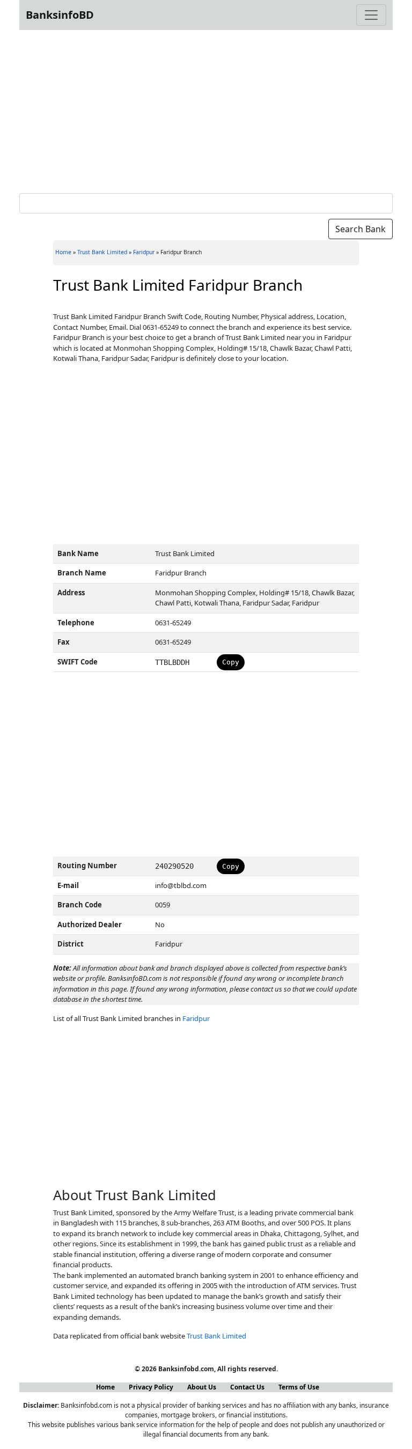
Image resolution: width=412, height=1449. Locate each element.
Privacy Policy (151, 1387)
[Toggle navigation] (371, 15)
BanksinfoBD (60, 15)
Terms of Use (298, 1387)
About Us (201, 1387)
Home (63, 252)
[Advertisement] (206, 109)
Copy (230, 662)
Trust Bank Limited (102, 252)
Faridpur (143, 252)
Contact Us (247, 1387)
